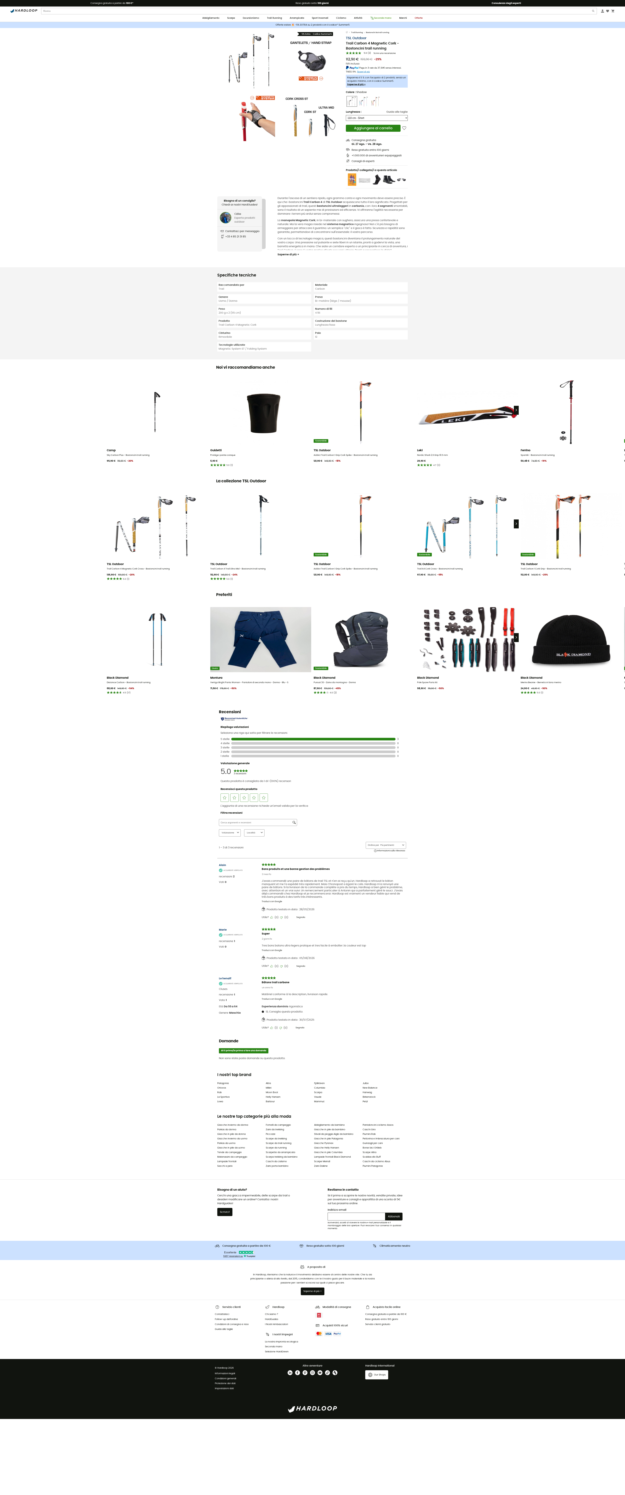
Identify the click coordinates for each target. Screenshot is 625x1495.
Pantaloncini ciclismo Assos (378, 1125)
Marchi (403, 18)
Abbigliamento (210, 18)
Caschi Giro (369, 1129)
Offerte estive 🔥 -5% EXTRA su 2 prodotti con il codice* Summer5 (313, 25)
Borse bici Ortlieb (372, 1148)
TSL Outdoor (356, 38)
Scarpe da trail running (278, 1143)
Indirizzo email (337, 1210)
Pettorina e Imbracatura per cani (381, 1139)
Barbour (270, 1101)
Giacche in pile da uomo (231, 1148)
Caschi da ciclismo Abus (376, 1161)
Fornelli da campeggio (278, 1125)
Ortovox (221, 1088)
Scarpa (318, 1092)
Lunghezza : (353, 112)
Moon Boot (272, 1092)
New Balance (370, 1088)
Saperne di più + (356, 84)
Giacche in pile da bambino (329, 1129)
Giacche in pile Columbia (328, 1152)
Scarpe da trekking (276, 1139)
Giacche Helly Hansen (326, 1148)
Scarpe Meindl (322, 1161)
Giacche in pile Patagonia (328, 1139)
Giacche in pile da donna (231, 1134)
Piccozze (270, 1134)
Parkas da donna (226, 1129)
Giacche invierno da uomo (232, 1139)
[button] (252, 59)
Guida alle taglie (397, 112)
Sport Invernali (320, 18)
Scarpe (231, 18)
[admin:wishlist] (404, 128)
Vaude (317, 1097)
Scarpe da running (276, 1148)
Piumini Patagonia (373, 1166)
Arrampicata (297, 18)
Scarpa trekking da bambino (282, 1157)
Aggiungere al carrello (373, 128)
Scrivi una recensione (385, 53)
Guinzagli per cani (373, 1143)
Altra (268, 1083)
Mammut (319, 1101)
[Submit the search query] (593, 11)
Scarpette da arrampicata (280, 1152)
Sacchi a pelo (225, 1166)
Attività (358, 18)
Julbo (366, 1083)
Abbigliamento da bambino (329, 1125)
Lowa (220, 1101)
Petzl (365, 1101)
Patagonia (223, 1083)
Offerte (419, 18)
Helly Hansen (273, 1097)
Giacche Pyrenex (323, 1143)
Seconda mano (382, 18)
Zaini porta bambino (277, 1166)
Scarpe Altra (369, 1152)
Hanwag (367, 1092)
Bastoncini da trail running (377, 32)
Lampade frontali (226, 1161)
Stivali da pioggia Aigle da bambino (333, 1134)
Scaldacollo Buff (372, 1157)
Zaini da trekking (275, 1129)
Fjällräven (319, 1083)
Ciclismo (341, 18)
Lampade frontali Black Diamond (332, 1157)
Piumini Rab (369, 1134)
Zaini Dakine (321, 1166)
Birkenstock (369, 1097)
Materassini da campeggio (232, 1157)
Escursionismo (251, 18)
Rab (219, 1092)
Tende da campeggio (229, 1152)
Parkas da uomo (226, 1143)
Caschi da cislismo (276, 1161)
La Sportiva (223, 1097)
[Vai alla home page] (348, 32)
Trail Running (274, 18)
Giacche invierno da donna (232, 1125)
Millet (268, 1088)
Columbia (319, 1088)
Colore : (356, 92)
